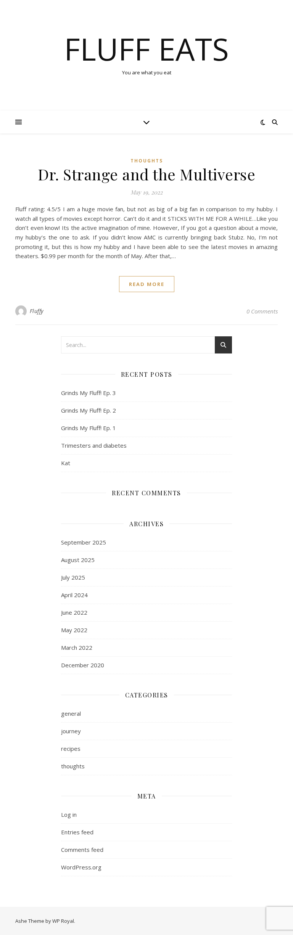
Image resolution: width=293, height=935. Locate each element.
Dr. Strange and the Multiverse (146, 174)
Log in (69, 814)
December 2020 (82, 665)
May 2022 (74, 630)
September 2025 (83, 542)
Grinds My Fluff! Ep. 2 (88, 410)
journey (71, 731)
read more (146, 284)
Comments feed (82, 849)
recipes (70, 748)
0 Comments (262, 311)
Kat (65, 463)
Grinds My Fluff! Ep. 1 (88, 428)
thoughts (146, 160)
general (71, 713)
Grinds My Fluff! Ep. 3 (88, 393)
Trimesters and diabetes (94, 445)
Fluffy (36, 311)
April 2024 (74, 595)
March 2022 (76, 647)
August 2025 (78, 560)
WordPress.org (81, 867)
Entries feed (77, 832)
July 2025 (73, 577)
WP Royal (63, 920)
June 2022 (74, 612)
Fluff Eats (146, 49)
